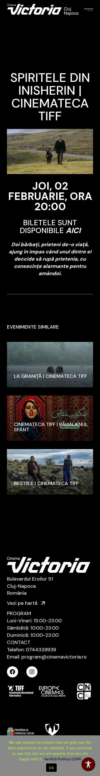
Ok (51, 767)
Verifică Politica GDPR (62, 759)
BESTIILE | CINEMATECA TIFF (46, 483)
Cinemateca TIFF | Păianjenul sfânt (51, 427)
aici (73, 230)
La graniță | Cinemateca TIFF (50, 376)
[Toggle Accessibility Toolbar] (88, 764)
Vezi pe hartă (23, 603)
